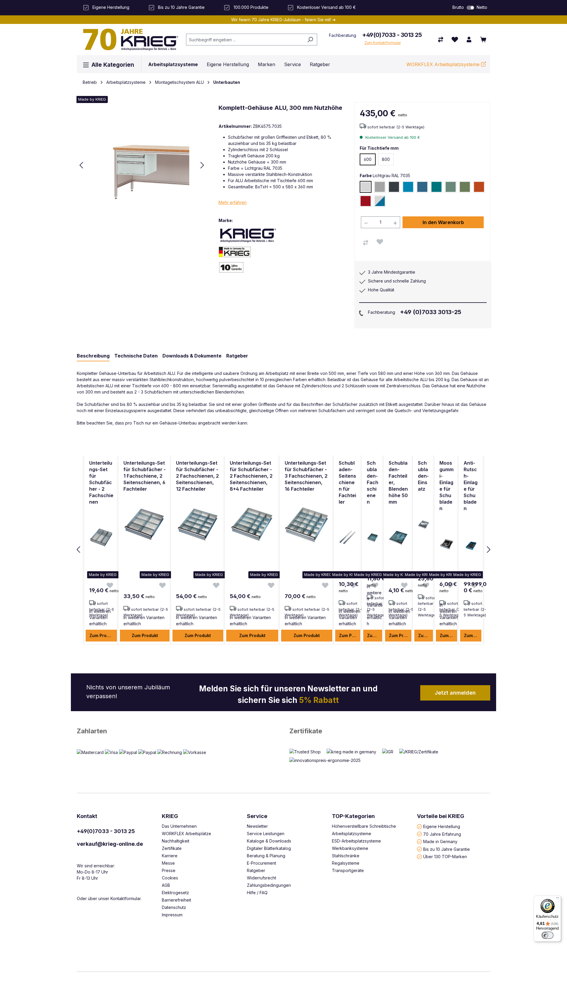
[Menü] (557, 899)
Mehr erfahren (233, 202)
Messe (168, 863)
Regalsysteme (345, 863)
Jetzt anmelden (455, 693)
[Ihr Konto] (469, 39)
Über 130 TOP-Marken (445, 856)
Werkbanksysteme (350, 848)
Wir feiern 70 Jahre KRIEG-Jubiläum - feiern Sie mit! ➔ (283, 19)
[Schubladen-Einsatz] (423, 524)
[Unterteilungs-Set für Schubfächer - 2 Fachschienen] (101, 537)
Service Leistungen (265, 833)
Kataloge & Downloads (269, 840)
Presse (168, 870)
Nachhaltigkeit (175, 840)
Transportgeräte (348, 870)
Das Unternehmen (179, 826)
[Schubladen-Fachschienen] (373, 537)
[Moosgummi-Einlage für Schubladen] (446, 544)
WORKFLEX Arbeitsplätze (186, 833)
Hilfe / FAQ (257, 892)
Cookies (170, 877)
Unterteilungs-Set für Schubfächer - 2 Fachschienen (101, 482)
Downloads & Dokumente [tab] (191, 356)
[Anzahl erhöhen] (395, 222)
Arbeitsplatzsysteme (351, 833)
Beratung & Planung (266, 855)
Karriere (169, 855)
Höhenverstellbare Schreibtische (364, 826)
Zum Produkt (102, 635)
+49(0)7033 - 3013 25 (392, 34)
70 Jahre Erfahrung (442, 833)
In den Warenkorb (443, 222)
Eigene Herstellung (441, 826)
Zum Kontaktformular (382, 42)
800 (386, 159)
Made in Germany (440, 841)
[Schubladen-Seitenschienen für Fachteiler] (348, 537)
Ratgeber (256, 870)
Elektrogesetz (175, 892)
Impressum (172, 914)
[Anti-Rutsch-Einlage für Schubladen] (471, 544)
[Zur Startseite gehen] (128, 39)
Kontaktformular (125, 898)
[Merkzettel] (455, 39)
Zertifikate (305, 731)
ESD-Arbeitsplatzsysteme (356, 840)
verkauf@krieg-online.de (110, 844)
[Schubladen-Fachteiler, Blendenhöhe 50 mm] (398, 537)
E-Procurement (261, 863)
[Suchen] (310, 39)
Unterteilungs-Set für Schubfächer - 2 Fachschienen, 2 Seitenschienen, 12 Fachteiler (197, 476)
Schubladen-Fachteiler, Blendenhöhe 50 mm (398, 482)
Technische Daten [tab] (136, 356)
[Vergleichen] (366, 243)
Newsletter (257, 826)
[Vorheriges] (81, 165)
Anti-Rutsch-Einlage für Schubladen (471, 485)
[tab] (93, 356)
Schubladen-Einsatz (423, 476)
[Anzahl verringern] (366, 222)
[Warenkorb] (483, 39)
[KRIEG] (248, 235)
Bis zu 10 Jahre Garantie (446, 848)
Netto (482, 7)
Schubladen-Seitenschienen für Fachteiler (347, 482)
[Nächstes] (202, 165)
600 (368, 159)
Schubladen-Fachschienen (372, 482)
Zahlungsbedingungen (269, 885)
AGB (166, 885)
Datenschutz (174, 907)
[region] (283, 549)
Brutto (458, 7)
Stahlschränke (345, 855)
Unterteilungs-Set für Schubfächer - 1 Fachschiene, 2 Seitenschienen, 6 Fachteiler (144, 476)
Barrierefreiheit (176, 899)
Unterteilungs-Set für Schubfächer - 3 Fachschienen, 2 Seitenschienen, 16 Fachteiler (306, 476)
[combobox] (245, 39)
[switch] (470, 7)
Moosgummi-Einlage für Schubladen (446, 485)
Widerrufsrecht (261, 877)
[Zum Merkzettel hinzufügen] (380, 242)
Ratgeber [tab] (237, 356)
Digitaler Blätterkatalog (269, 848)
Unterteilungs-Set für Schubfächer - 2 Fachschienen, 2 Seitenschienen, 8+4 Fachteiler (251, 476)
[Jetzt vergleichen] (441, 39)
